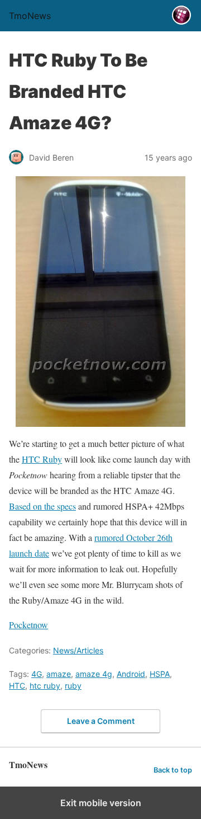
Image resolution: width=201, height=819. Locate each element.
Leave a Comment (101, 721)
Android (131, 674)
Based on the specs (42, 506)
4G (36, 674)
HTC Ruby (42, 459)
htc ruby (45, 685)
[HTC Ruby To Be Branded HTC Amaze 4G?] (100, 301)
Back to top (173, 770)
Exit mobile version (100, 802)
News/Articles (78, 650)
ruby (73, 685)
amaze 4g (93, 674)
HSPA (160, 674)
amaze (58, 674)
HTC (17, 685)
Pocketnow (28, 624)
